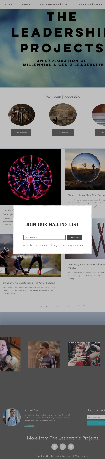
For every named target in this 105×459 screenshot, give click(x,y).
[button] (95, 206)
